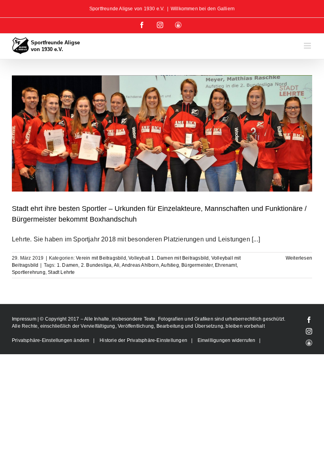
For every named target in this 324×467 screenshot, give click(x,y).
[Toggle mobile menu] (308, 46)
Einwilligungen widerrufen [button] (227, 340)
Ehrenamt (226, 265)
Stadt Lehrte (61, 272)
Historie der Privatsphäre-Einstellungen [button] (143, 340)
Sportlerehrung (28, 272)
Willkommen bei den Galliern (203, 8)
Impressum (25, 319)
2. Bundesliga (96, 265)
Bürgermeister (197, 265)
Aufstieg (170, 265)
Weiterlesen (299, 258)
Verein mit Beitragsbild (101, 258)
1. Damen (68, 265)
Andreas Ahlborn (140, 265)
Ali (117, 265)
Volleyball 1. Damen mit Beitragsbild (168, 258)
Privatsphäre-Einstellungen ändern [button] (51, 340)
